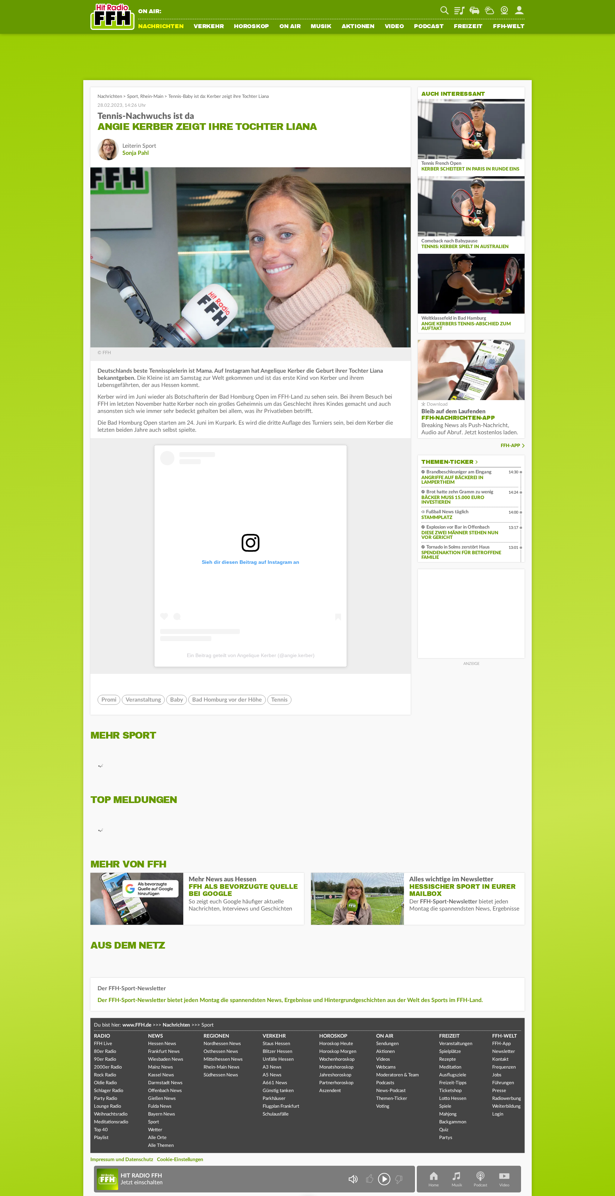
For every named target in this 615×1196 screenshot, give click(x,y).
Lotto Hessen (452, 1098)
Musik (321, 26)
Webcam (504, 8)
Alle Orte (157, 1137)
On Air (290, 26)
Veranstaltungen (455, 1044)
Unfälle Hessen (278, 1059)
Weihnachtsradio (110, 1114)
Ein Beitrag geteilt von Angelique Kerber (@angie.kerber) (251, 655)
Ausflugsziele (452, 1075)
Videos (383, 1059)
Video (394, 26)
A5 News (272, 1075)
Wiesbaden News (165, 1059)
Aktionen (358, 26)
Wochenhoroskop (336, 1059)
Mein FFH (519, 8)
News (155, 1036)
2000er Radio (108, 1067)
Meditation (450, 1067)
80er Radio (105, 1051)
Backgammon (452, 1122)
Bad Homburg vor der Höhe (227, 700)
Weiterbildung (506, 1106)
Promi (108, 700)
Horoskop (251, 26)
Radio (102, 1036)
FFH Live (103, 1044)
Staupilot (474, 8)
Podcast (428, 26)
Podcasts (385, 1083)
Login (497, 1114)
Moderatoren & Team (397, 1075)
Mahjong (448, 1114)
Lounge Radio (107, 1106)
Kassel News (161, 1075)
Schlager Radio (108, 1091)
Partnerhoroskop (336, 1083)
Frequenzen (504, 1067)
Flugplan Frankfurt (281, 1106)
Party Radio (105, 1098)
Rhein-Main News (222, 1067)
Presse (499, 1091)
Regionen (216, 1036)
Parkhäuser (274, 1098)
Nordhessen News (222, 1044)
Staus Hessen (276, 1044)
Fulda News (160, 1106)
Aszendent (330, 1091)
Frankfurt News (164, 1051)
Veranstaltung (143, 700)
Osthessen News (221, 1051)
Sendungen (387, 1044)
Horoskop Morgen (337, 1051)
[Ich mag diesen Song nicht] (398, 1179)
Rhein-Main (151, 96)
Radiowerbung (506, 1098)
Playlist (459, 8)
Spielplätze (450, 1051)
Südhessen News (221, 1075)
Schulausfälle (276, 1114)
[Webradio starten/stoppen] (384, 1179)
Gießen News (162, 1098)
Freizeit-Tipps (453, 1083)
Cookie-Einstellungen (180, 1159)
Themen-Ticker (447, 462)
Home (434, 1185)
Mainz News (160, 1067)
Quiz (443, 1130)
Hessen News (162, 1044)
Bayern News (161, 1114)
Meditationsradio (111, 1122)
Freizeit (468, 26)
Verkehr (209, 26)
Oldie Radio (105, 1083)
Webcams (386, 1067)
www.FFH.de (136, 1025)
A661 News (275, 1083)
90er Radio (105, 1059)
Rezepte (447, 1059)
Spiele (445, 1106)
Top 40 (101, 1130)
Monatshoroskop (336, 1067)
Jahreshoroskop (335, 1075)
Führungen (503, 1083)
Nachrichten (160, 26)
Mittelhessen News (223, 1059)
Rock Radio (105, 1075)
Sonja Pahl (135, 153)
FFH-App (510, 446)
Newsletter (503, 1051)
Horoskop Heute (336, 1044)
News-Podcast (391, 1091)
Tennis (279, 700)
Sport (132, 96)
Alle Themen (161, 1145)
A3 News (272, 1067)
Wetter (489, 8)
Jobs (496, 1075)
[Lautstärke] (353, 1179)
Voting (382, 1106)
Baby (176, 700)
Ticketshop (450, 1091)
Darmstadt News (165, 1083)
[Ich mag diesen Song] (370, 1179)
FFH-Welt (509, 26)
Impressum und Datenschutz (121, 1159)
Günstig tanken (278, 1091)
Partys (445, 1137)
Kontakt (500, 1059)
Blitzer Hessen (277, 1051)
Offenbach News (165, 1091)
